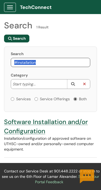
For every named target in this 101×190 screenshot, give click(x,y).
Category (19, 75)
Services (23, 98)
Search (17, 53)
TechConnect (36, 7)
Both (83, 98)
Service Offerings (55, 98)
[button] (73, 84)
